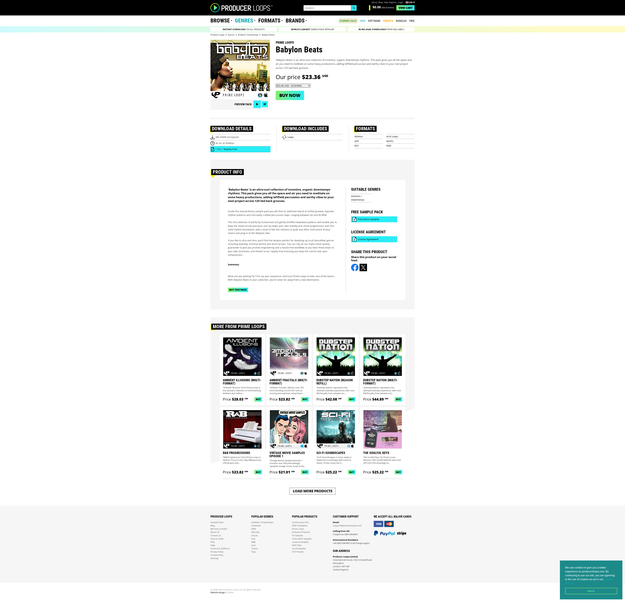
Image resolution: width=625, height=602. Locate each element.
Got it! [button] (591, 591)
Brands (295, 20)
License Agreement (368, 239)
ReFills (389, 141)
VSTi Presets (298, 551)
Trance (254, 548)
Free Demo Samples (368, 219)
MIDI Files (296, 545)
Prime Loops (285, 42)
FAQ (212, 542)
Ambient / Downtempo (262, 522)
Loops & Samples (300, 542)
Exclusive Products (301, 532)
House (254, 535)
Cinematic (256, 525)
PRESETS (388, 20)
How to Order (217, 538)
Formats (269, 20)
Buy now (289, 95)
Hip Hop (255, 532)
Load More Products (312, 490)
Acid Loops (392, 136)
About (375, 2)
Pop (253, 538)
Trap (253, 551)
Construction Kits (300, 522)
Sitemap (214, 558)
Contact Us (215, 535)
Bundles (401, 20)
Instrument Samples (302, 538)
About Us (214, 532)
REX (356, 145)
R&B (253, 542)
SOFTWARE (374, 20)
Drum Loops (298, 528)
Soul (253, 545)
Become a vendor (218, 528)
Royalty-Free (230, 149)
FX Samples (297, 535)
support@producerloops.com (347, 525)
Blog (380, 2)
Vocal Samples (299, 548)
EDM (253, 528)
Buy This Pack (238, 289)
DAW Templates (299, 525)
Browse (220, 20)
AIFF (356, 141)
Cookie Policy (216, 555)
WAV (388, 145)
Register (393, 2)
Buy (258, 399)
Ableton (358, 136)
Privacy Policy (217, 551)
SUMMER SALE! (348, 20)
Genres (244, 20)
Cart (405, 8)
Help (386, 2)
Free (412, 20)
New (362, 20)
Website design (217, 592)
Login (400, 2)
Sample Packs (217, 522)
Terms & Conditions (219, 548)
